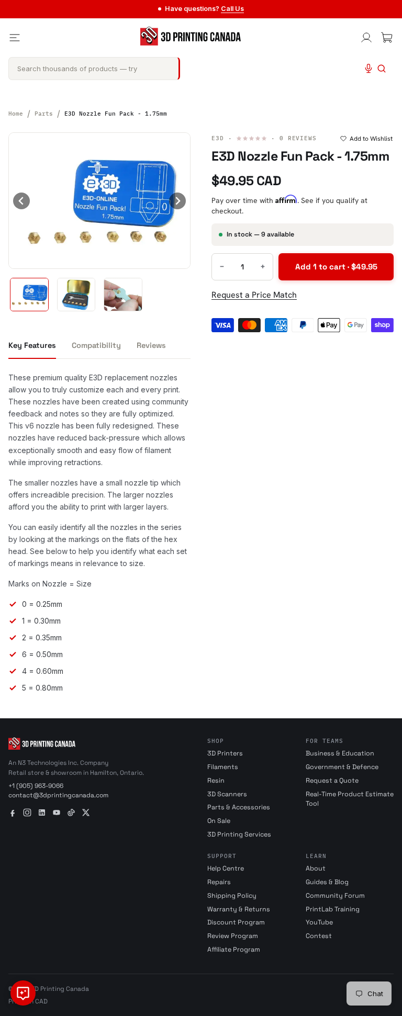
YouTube (319, 922)
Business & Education (340, 753)
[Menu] (14, 37)
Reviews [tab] (151, 345)
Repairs (219, 882)
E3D (217, 138)
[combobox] (94, 68)
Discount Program (236, 922)
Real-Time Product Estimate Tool (350, 799)
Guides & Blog (327, 882)
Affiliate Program (233, 949)
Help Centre (225, 868)
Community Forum (335, 895)
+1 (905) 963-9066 (35, 786)
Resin (216, 780)
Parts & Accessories (238, 807)
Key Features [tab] (32, 345)
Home (15, 113)
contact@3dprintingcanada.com (58, 795)
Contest (319, 936)
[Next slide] (177, 201)
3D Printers (225, 753)
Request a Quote (332, 780)
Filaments (222, 767)
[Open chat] (23, 993)
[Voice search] (368, 68)
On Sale (218, 821)
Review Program (232, 936)
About (316, 868)
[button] (29, 294)
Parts (44, 113)
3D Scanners (227, 794)
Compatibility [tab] (96, 345)
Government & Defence (342, 767)
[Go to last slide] (21, 201)
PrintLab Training (333, 909)
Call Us (232, 9)
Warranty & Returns (238, 909)
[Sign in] (366, 37)
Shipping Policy (231, 895)
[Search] (381, 68)
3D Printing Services (239, 834)
